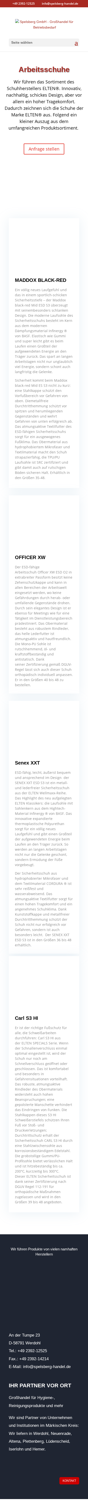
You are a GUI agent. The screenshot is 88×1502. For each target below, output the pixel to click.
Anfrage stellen (44, 149)
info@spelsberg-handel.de (47, 1366)
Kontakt (69, 1480)
